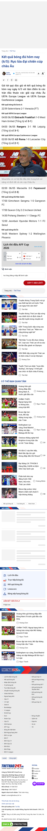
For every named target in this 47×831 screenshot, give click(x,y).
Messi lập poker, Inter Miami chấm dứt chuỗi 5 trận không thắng (28, 492)
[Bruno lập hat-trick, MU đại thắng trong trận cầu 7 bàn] (9, 416)
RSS (34, 776)
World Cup (7, 713)
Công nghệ (12, 758)
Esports (34, 721)
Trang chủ (5, 51)
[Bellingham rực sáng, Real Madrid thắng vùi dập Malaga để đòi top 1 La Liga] (9, 429)
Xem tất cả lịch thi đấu (23, 264)
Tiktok (36, 778)
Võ (32, 727)
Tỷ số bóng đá (8, 685)
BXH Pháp (7, 749)
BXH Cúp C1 (8, 741)
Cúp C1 (6, 699)
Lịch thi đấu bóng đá (10, 677)
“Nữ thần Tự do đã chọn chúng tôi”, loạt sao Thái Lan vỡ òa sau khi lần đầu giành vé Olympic (32, 342)
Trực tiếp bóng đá (9, 688)
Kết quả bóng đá (8, 503)
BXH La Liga (8, 735)
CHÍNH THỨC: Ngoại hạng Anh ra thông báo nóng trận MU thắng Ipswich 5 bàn (25, 403)
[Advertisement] (23, 24)
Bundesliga (7, 707)
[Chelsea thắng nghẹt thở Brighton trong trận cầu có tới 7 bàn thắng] (9, 441)
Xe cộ (33, 724)
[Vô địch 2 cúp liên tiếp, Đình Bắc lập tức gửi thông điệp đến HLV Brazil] (9, 454)
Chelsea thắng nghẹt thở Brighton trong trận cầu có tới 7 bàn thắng (29, 440)
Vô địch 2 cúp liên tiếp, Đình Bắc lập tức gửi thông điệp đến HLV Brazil (29, 453)
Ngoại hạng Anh (9, 696)
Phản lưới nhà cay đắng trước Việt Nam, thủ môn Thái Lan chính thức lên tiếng (26, 480)
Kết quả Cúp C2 (36, 702)
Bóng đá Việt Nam (10, 729)
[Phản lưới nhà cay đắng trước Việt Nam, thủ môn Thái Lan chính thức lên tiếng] (9, 480)
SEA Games (8, 724)
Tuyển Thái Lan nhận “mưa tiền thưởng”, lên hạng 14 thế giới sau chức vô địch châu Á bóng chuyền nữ (31, 369)
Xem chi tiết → (39, 247)
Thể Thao (13, 51)
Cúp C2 (6, 721)
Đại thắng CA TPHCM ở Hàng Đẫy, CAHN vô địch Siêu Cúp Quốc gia (29, 466)
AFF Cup (7, 727)
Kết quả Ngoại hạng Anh (38, 681)
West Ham (31, 503)
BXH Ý (6, 738)
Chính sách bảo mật (8, 804)
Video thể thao (8, 693)
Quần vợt (34, 718)
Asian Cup (7, 718)
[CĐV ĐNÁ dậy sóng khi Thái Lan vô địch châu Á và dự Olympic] (9, 357)
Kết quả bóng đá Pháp (37, 698)
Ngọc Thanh (41, 404)
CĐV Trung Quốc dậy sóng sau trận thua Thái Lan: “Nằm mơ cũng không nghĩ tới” (31, 329)
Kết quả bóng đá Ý (37, 684)
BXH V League (8, 752)
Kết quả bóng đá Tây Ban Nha (37, 688)
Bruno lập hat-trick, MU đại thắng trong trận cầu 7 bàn (25, 416)
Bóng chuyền (36, 716)
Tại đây (17, 806)
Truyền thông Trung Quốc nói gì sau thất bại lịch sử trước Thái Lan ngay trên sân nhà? (32, 303)
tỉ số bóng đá (21, 503)
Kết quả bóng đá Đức (37, 693)
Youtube (36, 768)
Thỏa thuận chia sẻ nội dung (10, 801)
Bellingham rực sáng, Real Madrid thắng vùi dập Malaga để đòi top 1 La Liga (26, 429)
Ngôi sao (7, 605)
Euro (5, 716)
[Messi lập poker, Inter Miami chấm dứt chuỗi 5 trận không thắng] (9, 493)
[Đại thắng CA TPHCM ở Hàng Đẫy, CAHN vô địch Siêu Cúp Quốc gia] (9, 467)
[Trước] (4, 256)
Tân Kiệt (25, 309)
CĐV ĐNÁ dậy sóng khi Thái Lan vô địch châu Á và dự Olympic (32, 354)
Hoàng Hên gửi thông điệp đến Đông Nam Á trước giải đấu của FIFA (26, 390)
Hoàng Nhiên (40, 481)
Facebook (36, 771)
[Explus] (23, 273)
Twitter (35, 773)
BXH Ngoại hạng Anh (10, 732)
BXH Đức (7, 746)
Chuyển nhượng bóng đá (12, 690)
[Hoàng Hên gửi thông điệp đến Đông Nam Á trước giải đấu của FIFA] (9, 390)
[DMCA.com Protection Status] (15, 824)
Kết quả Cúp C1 (36, 677)
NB (44, 494)
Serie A (6, 704)
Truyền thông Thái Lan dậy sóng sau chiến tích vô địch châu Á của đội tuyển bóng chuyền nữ (32, 316)
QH (44, 442)
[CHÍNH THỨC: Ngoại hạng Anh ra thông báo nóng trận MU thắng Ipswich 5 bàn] (9, 403)
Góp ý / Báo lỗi (34, 283)
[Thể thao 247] (11, 670)
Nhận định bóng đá (10, 682)
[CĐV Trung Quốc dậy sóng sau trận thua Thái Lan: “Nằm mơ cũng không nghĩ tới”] (9, 330)
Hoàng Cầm (26, 359)
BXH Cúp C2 (8, 743)
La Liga (6, 702)
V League (7, 710)
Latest (4, 758)
